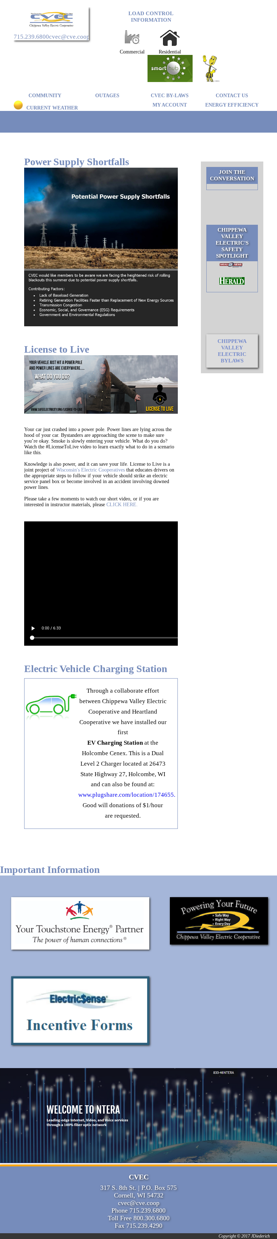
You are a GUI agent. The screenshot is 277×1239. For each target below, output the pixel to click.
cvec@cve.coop (69, 36)
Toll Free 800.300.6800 (139, 1218)
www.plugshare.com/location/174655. (123, 794)
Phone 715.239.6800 (138, 1210)
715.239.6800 (31, 36)
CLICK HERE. (122, 504)
